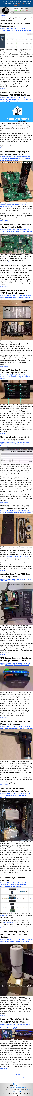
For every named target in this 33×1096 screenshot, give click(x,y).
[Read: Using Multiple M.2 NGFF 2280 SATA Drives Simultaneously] (16, 320)
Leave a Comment (10, 297)
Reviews (30, 512)
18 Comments (9, 231)
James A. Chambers (21, 9)
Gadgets (20, 297)
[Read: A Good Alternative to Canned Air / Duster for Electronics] (16, 744)
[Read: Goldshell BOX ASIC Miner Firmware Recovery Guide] (16, 40)
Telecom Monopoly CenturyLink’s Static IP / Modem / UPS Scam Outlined (15, 934)
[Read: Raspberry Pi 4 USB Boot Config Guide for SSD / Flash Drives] (16, 1034)
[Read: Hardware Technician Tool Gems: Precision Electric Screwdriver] (16, 530)
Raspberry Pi (11, 101)
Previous (16, 1074)
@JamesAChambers (19, 1084)
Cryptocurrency (27, 30)
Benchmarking (19, 158)
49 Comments (9, 158)
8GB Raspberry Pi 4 (10, 922)
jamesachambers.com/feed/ (18, 1087)
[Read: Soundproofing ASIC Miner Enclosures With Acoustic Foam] (16, 819)
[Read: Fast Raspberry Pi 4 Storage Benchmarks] (16, 900)
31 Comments (11, 884)
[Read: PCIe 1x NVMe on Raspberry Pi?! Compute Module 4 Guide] (16, 181)
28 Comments (16, 30)
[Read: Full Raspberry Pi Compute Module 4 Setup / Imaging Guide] (16, 244)
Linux (2, 160)
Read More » (4, 88)
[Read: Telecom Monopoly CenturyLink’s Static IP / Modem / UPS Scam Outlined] (16, 970)
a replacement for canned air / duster (17, 556)
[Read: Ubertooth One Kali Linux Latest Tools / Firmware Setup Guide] (16, 455)
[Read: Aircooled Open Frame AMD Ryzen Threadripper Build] (16, 603)
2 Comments (16, 99)
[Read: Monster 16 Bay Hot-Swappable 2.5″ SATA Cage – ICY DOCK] (16, 391)
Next (16, 1081)
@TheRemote (19, 1086)
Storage (18, 101)
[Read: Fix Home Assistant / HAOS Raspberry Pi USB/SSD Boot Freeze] (16, 112)
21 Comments (9, 444)
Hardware (3, 32)
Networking (4, 446)
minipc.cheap (18, 5)
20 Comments (9, 941)
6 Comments (9, 665)
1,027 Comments (10, 1026)
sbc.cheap (21, 3)
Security (11, 446)
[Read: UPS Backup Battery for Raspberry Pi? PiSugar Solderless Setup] (16, 678)
